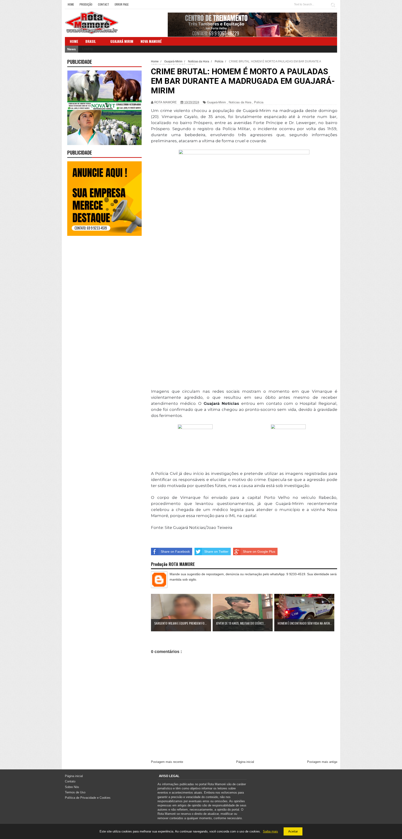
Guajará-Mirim (216, 102)
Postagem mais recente (167, 762)
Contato (70, 781)
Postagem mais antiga (322, 762)
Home (71, 4)
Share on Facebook (175, 551)
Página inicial (245, 762)
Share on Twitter (216, 551)
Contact (103, 4)
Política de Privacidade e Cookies (88, 797)
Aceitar (293, 831)
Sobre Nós (72, 787)
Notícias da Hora (240, 102)
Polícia (258, 102)
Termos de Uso (75, 792)
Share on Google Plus (259, 551)
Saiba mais (270, 831)
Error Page (122, 4)
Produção (86, 4)
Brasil (90, 41)
